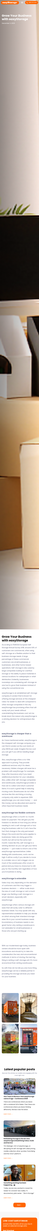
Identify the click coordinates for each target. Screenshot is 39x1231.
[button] (22, 2)
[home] (10, 2)
